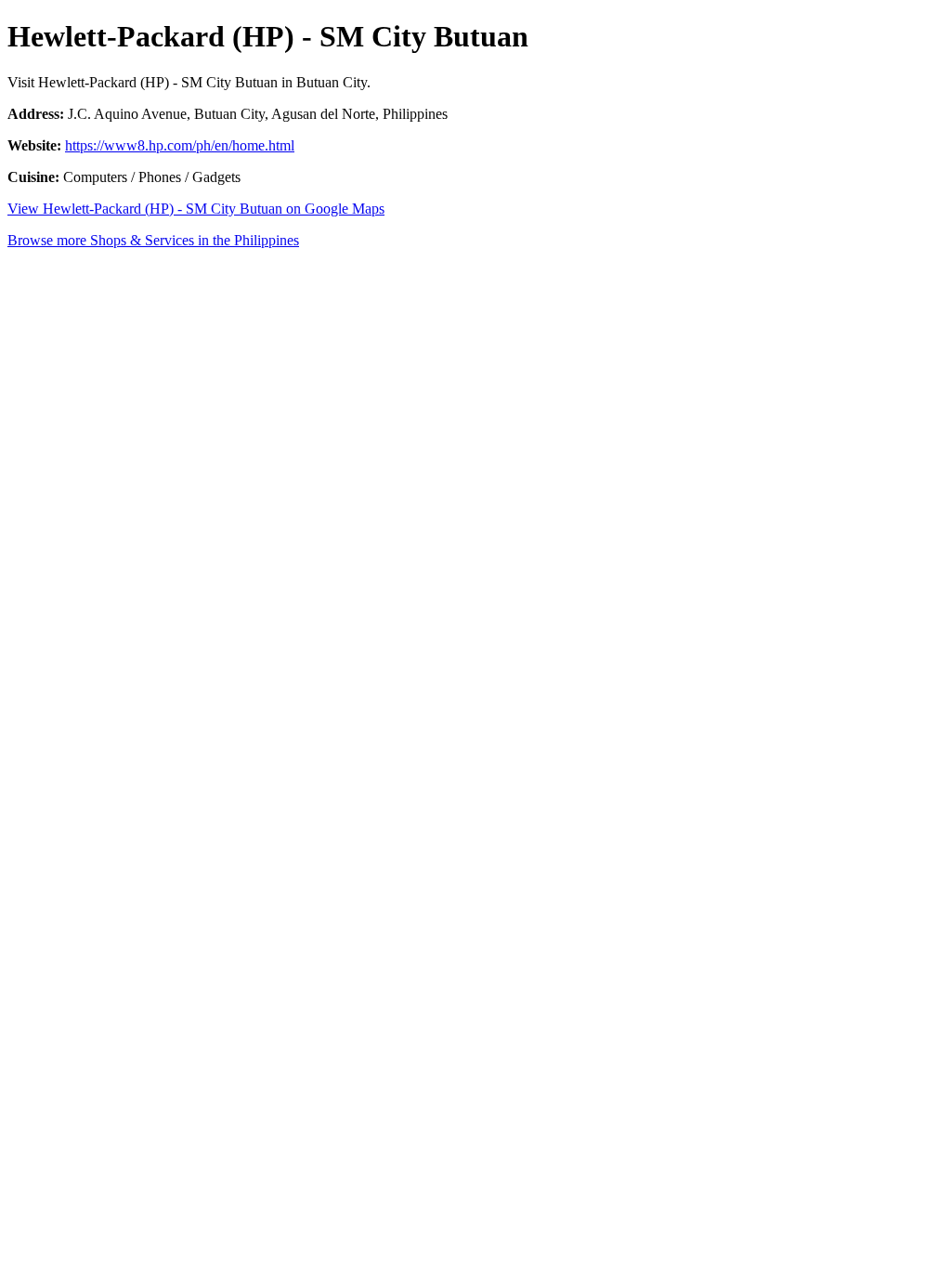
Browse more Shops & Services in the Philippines (153, 240)
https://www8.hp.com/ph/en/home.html (179, 145)
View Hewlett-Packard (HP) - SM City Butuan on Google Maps (195, 208)
